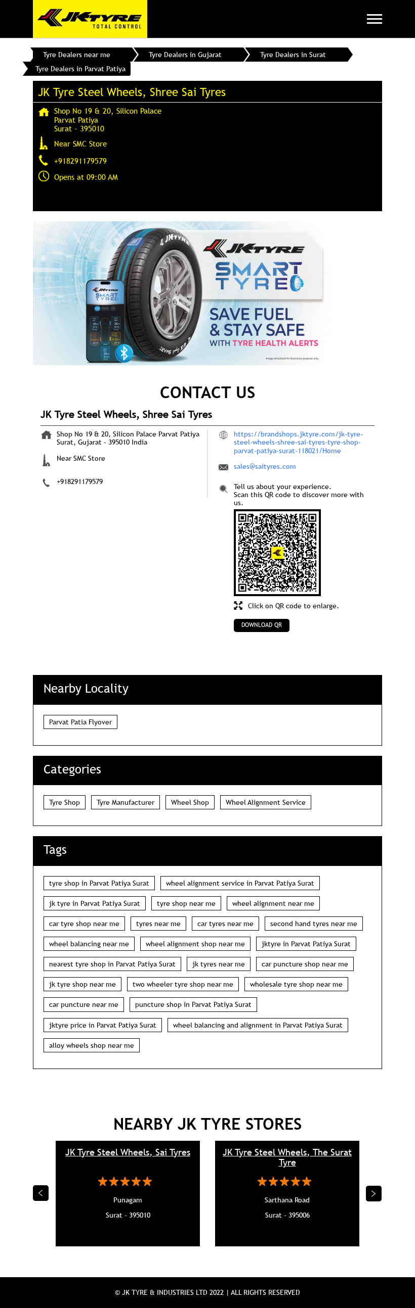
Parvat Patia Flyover (80, 721)
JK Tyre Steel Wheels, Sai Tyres (127, 1152)
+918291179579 (80, 161)
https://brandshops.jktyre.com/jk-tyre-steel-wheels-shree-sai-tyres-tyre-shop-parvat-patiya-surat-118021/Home (298, 442)
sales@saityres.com (265, 466)
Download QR (261, 624)
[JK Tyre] (90, 19)
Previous (41, 1193)
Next (374, 1193)
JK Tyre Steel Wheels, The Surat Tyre (287, 1157)
